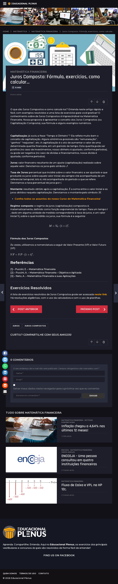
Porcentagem (68, 422)
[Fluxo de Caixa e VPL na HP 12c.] (31, 491)
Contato (43, 573)
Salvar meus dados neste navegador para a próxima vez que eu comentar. (56, 388)
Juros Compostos (35, 326)
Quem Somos (10, 573)
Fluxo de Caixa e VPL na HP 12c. (81, 487)
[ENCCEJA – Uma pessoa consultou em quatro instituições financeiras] (31, 459)
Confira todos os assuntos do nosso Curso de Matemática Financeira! (57, 198)
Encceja (65, 450)
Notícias (89, 420)
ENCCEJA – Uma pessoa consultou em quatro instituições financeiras (79, 460)
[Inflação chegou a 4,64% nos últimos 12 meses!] (31, 430)
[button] (4, 3)
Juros (16, 326)
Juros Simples (68, 452)
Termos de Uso (27, 573)
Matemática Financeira (28, 71)
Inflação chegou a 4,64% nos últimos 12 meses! (83, 428)
